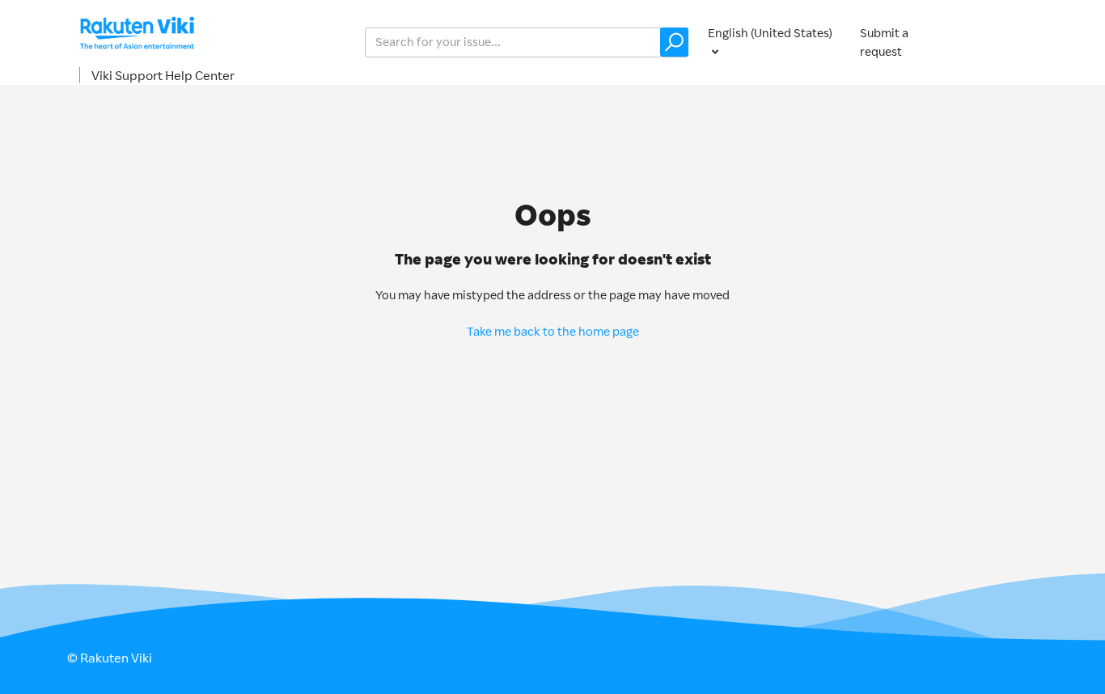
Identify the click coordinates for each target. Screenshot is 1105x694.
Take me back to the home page (553, 331)
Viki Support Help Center (163, 75)
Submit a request (884, 42)
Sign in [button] (1003, 41)
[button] (674, 42)
